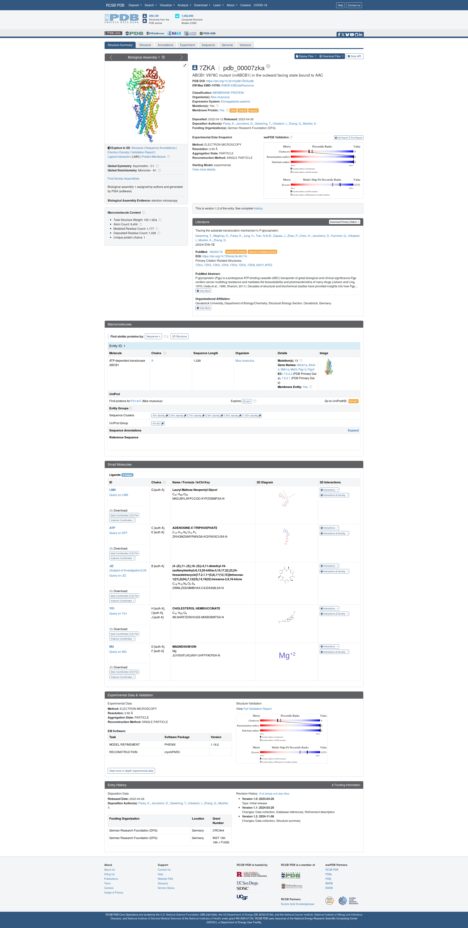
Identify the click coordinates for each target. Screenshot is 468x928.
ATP (112, 528)
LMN (112, 490)
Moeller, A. (310, 123)
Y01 (112, 608)
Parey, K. (229, 123)
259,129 (153, 16)
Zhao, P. (292, 236)
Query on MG (118, 651)
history (258, 208)
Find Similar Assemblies (123, 178)
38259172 (216, 252)
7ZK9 (233, 265)
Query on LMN (118, 495)
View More (204, 290)
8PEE (269, 265)
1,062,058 (187, 16)
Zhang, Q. (295, 123)
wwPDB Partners (336, 865)
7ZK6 (216, 265)
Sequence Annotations (160, 148)
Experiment (187, 45)
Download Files (331, 56)
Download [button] (201, 5)
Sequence (208, 45)
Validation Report (142, 152)
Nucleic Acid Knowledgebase (297, 904)
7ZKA (242, 265)
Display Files (306, 56)
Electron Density (118, 152)
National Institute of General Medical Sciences (154, 918)
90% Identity (213, 415)
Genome (227, 45)
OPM (233, 110)
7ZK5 (207, 265)
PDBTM (242, 110)
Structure (145, 45)
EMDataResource (242, 85)
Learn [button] (217, 5)
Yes (221, 110)
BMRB (329, 883)
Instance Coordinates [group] (122, 520)
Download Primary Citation (343, 221)
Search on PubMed (236, 251)
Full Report (356, 137)
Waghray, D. (221, 236)
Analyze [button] (183, 5)
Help (340, 5)
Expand (353, 430)
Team (107, 883)
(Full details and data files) (274, 793)
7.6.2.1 (286, 378)
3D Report (343, 137)
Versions (245, 45)
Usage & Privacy (113, 892)
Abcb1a (302, 365)
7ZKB (251, 265)
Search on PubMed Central (262, 251)
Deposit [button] (134, 5)
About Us (109, 869)
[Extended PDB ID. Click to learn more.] (268, 66)
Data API (356, 56)
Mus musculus (220, 97)
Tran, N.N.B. (264, 236)
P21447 (136, 401)
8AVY (259, 265)
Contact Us (164, 869)
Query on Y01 (118, 613)
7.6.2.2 (288, 374)
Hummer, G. (338, 236)
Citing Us (109, 874)
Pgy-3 (302, 369)
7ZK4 (199, 265)
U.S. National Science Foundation (179, 914)
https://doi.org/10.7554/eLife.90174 (224, 256)
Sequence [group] (152, 336)
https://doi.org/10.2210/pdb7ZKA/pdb (230, 81)
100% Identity (251, 415)
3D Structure (179, 336)
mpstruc (253, 110)
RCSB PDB (115, 5)
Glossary (163, 883)
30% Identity (159, 415)
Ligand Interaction (119, 156)
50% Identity (177, 415)
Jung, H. (249, 236)
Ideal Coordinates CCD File (124, 515)
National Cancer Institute (298, 914)
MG (111, 646)
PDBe (328, 874)
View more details (204, 169)
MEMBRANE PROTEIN (228, 92)
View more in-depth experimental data (131, 770)
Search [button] (150, 5)
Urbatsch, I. (280, 123)
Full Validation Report (257, 709)
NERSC (211, 922)
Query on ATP (118, 533)
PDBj (328, 878)
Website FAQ (165, 878)
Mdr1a (285, 369)
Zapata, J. (279, 236)
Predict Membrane (154, 156)
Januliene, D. (244, 123)
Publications (111, 878)
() (127, 570)
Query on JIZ (117, 575)
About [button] (231, 5)
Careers (245, 5)
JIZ (111, 566)
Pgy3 (311, 369)
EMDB (225, 85)
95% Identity (232, 415)
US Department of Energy (238, 914)
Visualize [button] (166, 5)
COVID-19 (260, 5)
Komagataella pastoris (235, 101)
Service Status (166, 888)
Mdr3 (293, 369)
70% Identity (195, 415)
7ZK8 (224, 265)
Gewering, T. (263, 123)
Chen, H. (305, 236)
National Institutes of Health (205, 918)
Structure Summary (120, 45)
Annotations (165, 45)
